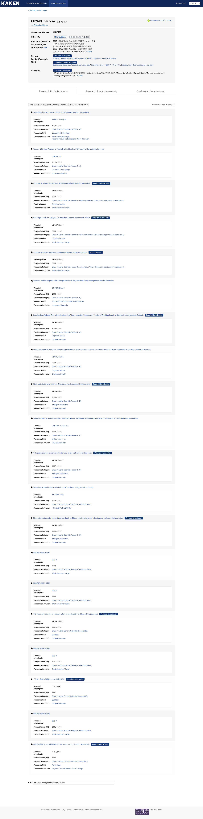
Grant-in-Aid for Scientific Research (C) (66, 298)
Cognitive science (99, 58)
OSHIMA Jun (56, 156)
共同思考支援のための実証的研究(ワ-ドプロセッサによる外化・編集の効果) (61, 744)
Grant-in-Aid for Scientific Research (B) (66, 367)
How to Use (180, 3)
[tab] (53, 91)
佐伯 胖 (54, 560)
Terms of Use (78, 810)
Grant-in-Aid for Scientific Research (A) (66, 129)
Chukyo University (59, 340)
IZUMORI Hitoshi (58, 288)
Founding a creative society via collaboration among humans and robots (60, 252)
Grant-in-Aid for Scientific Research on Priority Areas (71, 504)
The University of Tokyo (60, 137)
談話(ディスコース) (113, 65)
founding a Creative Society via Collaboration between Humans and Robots (61, 218)
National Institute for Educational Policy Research (70, 139)
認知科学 (88, 58)
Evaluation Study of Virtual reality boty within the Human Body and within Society (63, 487)
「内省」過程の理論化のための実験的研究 (49, 679)
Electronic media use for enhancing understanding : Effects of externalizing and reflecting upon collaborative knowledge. (78, 518)
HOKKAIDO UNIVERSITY (61, 508)
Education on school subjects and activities (137, 65)
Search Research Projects (37, 3)
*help (170, 20)
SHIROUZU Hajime (59, 120)
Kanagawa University (60, 305)
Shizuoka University (59, 173)
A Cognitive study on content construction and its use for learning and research (62, 453)
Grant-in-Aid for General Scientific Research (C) (70, 631)
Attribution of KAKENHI (93, 810)
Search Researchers (58, 3)
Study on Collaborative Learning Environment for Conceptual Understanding (61, 384)
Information (45, 810)
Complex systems (77, 58)
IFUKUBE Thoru (58, 495)
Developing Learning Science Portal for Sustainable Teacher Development (61, 112)
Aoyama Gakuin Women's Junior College (67, 769)
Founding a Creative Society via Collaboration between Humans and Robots (61, 183)
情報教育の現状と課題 (41, 553)
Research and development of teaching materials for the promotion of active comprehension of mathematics (73, 281)
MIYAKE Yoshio (58, 357)
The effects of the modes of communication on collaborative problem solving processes (65, 614)
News (69, 810)
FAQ (63, 810)
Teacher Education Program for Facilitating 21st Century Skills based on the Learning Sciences (68, 149)
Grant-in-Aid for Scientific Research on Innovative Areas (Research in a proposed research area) (88, 200)
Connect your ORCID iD (159, 20)
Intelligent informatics (61, 58)
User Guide (55, 810)
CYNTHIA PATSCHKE (60, 426)
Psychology (111, 58)
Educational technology (62, 65)
